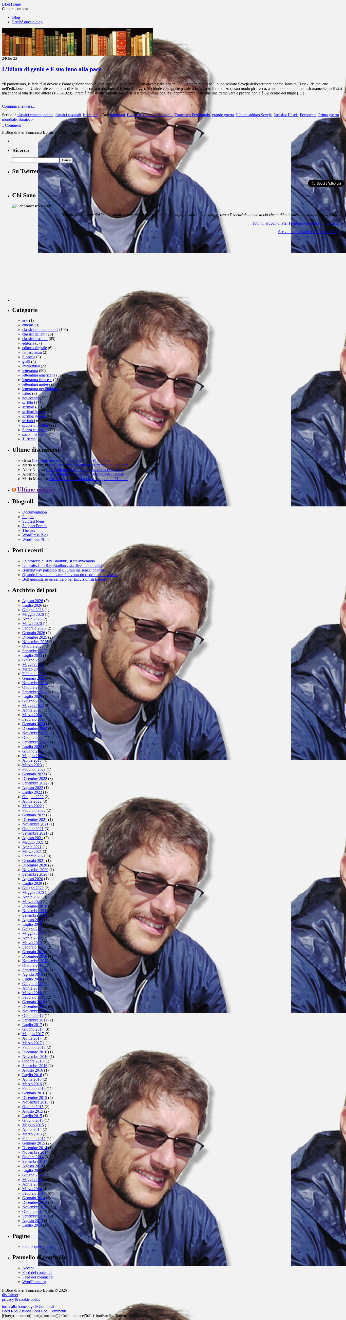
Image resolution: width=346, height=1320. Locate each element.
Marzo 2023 (32, 765)
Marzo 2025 (32, 669)
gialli (26, 361)
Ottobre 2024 (33, 687)
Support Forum (34, 526)
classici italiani (33, 334)
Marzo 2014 (32, 1189)
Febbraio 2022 (34, 810)
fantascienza (32, 352)
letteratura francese (37, 380)
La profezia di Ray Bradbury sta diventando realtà (62, 565)
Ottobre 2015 (33, 1107)
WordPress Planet (36, 539)
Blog (16, 17)
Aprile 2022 (32, 801)
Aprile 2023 (32, 760)
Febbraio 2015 (34, 1138)
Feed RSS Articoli (16, 1311)
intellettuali (31, 366)
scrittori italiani (34, 416)
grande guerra (223, 115)
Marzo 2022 (32, 806)
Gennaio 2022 (33, 815)
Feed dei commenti (37, 1277)
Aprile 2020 (32, 897)
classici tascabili (68, 115)
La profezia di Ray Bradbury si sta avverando (58, 561)
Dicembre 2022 (34, 778)
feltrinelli (165, 115)
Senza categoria (34, 430)
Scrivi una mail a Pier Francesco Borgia (309, 232)
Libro (26, 393)
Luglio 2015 (32, 1116)
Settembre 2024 (34, 692)
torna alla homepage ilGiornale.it (28, 1306)
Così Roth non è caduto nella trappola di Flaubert (71, 460)
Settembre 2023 (34, 742)
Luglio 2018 (32, 979)
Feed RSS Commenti (49, 1311)
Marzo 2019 (32, 942)
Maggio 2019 (33, 933)
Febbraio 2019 (34, 947)
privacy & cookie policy (21, 1299)
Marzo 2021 (32, 851)
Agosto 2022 (32, 787)
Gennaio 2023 (33, 774)
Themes (28, 530)
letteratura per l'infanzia (41, 389)
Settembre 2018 (34, 970)
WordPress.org (34, 1281)
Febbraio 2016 (34, 1088)
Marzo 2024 (32, 715)
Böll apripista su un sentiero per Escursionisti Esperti (64, 579)
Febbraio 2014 (34, 1193)
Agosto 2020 (32, 879)
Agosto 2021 (32, 838)
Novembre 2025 (35, 642)
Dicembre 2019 (34, 906)
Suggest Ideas (33, 521)
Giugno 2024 (33, 701)
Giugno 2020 (33, 888)
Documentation (34, 512)
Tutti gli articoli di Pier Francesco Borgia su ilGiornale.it (296, 223)
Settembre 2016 (34, 1065)
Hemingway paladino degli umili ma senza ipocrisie (63, 570)
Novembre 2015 (35, 1102)
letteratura (91, 115)
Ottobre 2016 (33, 1061)
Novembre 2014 (35, 1152)
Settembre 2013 (34, 1216)
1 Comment (11, 125)
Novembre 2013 (35, 1207)
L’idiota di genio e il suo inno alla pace (52, 69)
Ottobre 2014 (33, 1157)
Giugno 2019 (33, 929)
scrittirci (28, 402)
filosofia (28, 357)
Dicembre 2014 (34, 1148)
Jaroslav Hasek (286, 115)
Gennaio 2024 (33, 724)
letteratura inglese (36, 384)
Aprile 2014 (32, 1184)
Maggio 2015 (33, 1125)
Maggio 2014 (33, 1179)
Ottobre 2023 (33, 737)
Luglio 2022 (32, 792)
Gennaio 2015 (33, 1143)
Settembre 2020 (34, 874)
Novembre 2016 (35, 1056)
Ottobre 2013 (33, 1211)
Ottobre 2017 (33, 1015)
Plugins (28, 517)
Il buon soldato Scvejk (254, 115)
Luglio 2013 (32, 1225)
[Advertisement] (50, 270)
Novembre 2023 (35, 733)
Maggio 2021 (33, 842)
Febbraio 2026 (34, 628)
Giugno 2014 (33, 1175)
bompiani (117, 115)
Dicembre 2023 (34, 728)
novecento (30, 398)
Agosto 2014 (32, 1166)
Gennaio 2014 (33, 1198)
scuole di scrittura (36, 425)
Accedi (28, 1268)
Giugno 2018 (33, 983)
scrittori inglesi (34, 411)
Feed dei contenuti (37, 1272)
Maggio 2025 (33, 664)
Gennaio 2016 (33, 1093)
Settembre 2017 (34, 1020)
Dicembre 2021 (34, 819)
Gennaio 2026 (33, 633)
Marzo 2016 (32, 1084)
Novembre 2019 (35, 911)
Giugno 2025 (33, 660)
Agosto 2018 (32, 974)
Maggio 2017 (33, 1034)
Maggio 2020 (33, 892)
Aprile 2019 (32, 938)
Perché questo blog (27, 22)
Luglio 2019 (32, 924)
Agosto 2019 (32, 920)
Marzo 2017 (32, 1043)
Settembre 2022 (34, 783)
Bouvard (134, 115)
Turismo (28, 439)
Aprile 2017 (32, 1038)
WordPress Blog (35, 535)
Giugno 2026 (33, 610)
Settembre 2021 (34, 833)
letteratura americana (38, 375)
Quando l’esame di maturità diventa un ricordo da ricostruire (70, 575)
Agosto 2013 (32, 1220)
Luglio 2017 (32, 1024)
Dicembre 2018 (34, 956)
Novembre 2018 (35, 961)
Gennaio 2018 (33, 1002)
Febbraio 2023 (34, 769)
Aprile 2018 (32, 988)
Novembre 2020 (35, 870)
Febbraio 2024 (34, 719)
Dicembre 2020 (34, 865)
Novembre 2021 (35, 824)
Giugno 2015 (33, 1120)
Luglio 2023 (32, 746)
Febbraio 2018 (34, 997)
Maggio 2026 (33, 614)
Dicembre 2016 (34, 1052)
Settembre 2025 (34, 651)
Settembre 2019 (34, 915)
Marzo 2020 (32, 901)
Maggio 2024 (33, 705)
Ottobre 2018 (33, 965)
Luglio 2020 (32, 883)
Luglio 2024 (32, 696)
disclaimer (10, 1295)
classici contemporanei (35, 115)
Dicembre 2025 (34, 637)
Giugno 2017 (33, 1029)
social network (34, 434)
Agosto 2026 (32, 601)
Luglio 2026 (32, 605)
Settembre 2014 (34, 1161)
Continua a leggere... (18, 106)
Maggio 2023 (33, 756)
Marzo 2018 (32, 993)
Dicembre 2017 (34, 1006)
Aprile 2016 (32, 1079)
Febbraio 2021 (34, 856)
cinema (28, 325)
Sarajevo (26, 119)
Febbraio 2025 (34, 674)
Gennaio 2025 (33, 678)
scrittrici (28, 421)
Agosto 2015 (32, 1111)
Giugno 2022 (33, 797)
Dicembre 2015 (34, 1097)
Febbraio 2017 (34, 1047)
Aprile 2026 (32, 619)
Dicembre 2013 (34, 1202)
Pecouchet (308, 115)
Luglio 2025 (32, 655)
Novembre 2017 (35, 1011)
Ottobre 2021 (33, 828)
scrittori (28, 407)
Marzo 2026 (32, 623)
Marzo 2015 (32, 1134)
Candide (149, 115)
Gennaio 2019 (33, 952)
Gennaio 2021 (33, 860)
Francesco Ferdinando (192, 115)
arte (25, 320)
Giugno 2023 (33, 751)
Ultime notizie (35, 489)
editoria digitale (34, 348)
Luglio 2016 (32, 1075)
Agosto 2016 (32, 1070)
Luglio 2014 (32, 1170)
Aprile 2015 (32, 1129)
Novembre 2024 (35, 683)
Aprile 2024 (32, 710)
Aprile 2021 (32, 847)
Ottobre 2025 (33, 646)
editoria (28, 343)
